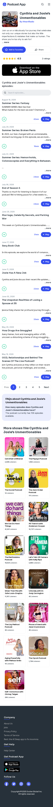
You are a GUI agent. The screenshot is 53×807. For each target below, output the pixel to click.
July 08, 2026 (8, 184)
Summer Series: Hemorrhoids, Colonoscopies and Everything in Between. (26, 159)
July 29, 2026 (8, 127)
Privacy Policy (10, 731)
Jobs (6, 727)
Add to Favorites (16, 50)
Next (46, 387)
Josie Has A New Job (14, 272)
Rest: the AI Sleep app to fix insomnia (21, 739)
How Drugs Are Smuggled (17, 330)
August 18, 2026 (9, 100)
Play (47, 119)
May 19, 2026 (7, 354)
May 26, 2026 (8, 327)
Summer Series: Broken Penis (18, 130)
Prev (6, 387)
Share (41, 50)
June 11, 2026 (8, 269)
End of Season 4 (11, 188)
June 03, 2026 (8, 296)
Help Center (9, 750)
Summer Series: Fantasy (15, 103)
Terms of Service (11, 735)
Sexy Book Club (11, 245)
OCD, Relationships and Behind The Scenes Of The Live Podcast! (22, 359)
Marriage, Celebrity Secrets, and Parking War (25, 217)
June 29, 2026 (8, 212)
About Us (8, 723)
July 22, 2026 (8, 154)
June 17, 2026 (8, 242)
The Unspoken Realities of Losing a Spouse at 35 (22, 302)
